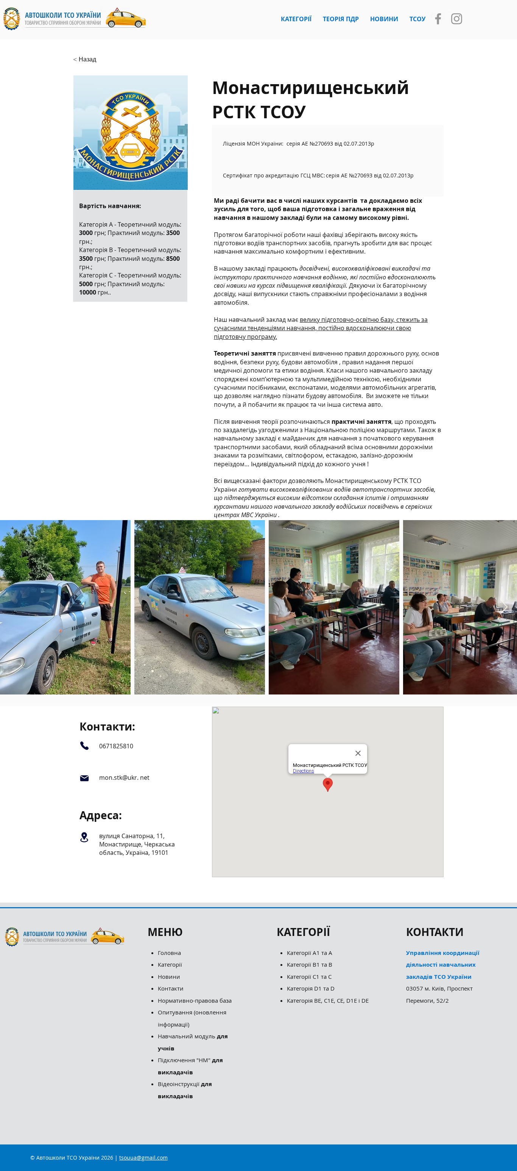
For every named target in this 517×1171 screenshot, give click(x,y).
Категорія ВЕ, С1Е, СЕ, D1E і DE (328, 1000)
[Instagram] (456, 18)
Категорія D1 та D (311, 988)
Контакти (171, 988)
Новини (169, 976)
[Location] (84, 837)
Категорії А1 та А (309, 952)
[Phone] (84, 746)
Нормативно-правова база (195, 1000)
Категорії (170, 964)
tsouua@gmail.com (143, 1157)
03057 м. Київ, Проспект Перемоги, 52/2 (443, 976)
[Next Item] (504, 607)
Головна (169, 952)
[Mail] (84, 778)
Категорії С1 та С (309, 976)
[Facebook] (438, 18)
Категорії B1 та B (309, 964)
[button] (296, 18)
